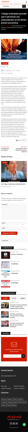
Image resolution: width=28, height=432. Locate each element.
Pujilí (25, 402)
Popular (14, 298)
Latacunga (8, 25)
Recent (5, 298)
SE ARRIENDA (14, 264)
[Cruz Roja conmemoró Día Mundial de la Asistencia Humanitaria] (5, 323)
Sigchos (14, 405)
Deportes (20, 399)
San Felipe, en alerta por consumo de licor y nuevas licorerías (17, 315)
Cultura (15, 399)
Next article (23, 146)
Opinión (15, 402)
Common (22, 298)
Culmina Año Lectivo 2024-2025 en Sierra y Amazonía (21, 150)
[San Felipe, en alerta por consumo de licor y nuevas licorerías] (5, 314)
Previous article (5, 146)
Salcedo (3, 405)
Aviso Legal (4, 386)
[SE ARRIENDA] (5, 264)
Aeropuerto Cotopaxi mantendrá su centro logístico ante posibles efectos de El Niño (18, 306)
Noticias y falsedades (17, 254)
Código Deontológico (6, 388)
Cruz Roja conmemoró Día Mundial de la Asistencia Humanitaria (17, 324)
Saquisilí (9, 405)
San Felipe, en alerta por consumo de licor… (13, 184)
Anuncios (4, 399)
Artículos (10, 399)
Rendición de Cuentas (19, 386)
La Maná (4, 402)
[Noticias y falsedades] (5, 255)
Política (20, 402)
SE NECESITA (14, 273)
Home (3, 25)
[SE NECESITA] (5, 274)
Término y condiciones (19, 388)
